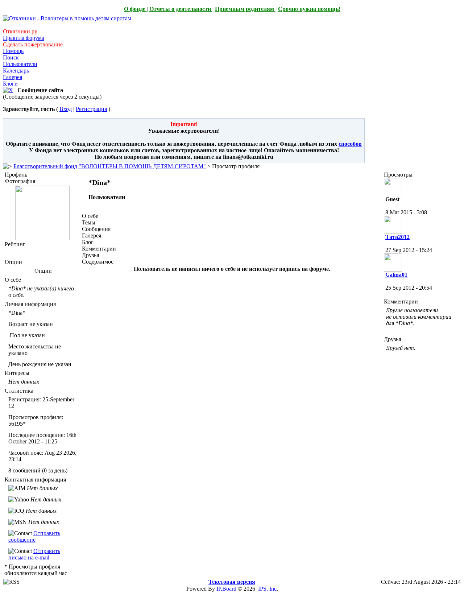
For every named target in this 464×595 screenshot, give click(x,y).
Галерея (12, 77)
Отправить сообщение (34, 536)
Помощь (13, 51)
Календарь (16, 70)
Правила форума (23, 38)
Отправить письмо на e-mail (34, 554)
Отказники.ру (20, 31)
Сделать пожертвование (33, 44)
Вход (65, 109)
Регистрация (91, 109)
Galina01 (396, 275)
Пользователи (20, 64)
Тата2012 (397, 237)
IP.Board (226, 589)
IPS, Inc (267, 589)
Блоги (10, 83)
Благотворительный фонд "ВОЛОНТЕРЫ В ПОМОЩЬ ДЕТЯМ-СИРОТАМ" (109, 166)
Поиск (11, 57)
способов (350, 144)
